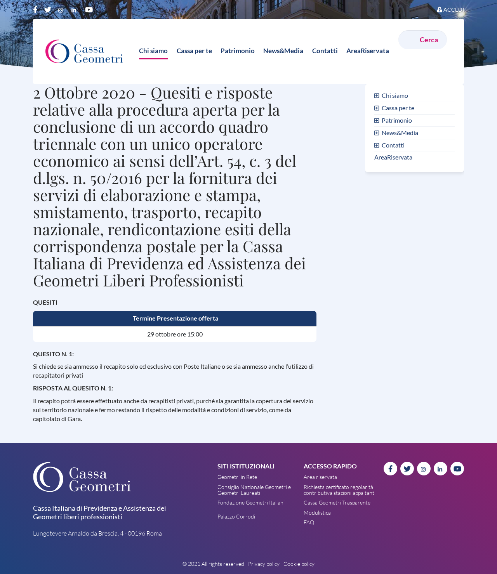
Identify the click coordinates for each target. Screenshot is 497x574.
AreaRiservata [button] (367, 51)
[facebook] (36, 9)
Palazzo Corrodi (236, 516)
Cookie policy (299, 563)
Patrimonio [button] (238, 51)
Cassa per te (398, 107)
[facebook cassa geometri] (390, 468)
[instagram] (62, 9)
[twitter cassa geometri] (407, 468)
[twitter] (48, 9)
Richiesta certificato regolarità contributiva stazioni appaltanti (339, 490)
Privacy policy (264, 563)
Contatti (393, 145)
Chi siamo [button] (153, 51)
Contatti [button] (325, 51)
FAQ (309, 522)
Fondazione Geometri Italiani (251, 502)
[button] (378, 95)
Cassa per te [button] (194, 51)
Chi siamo (395, 95)
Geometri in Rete (237, 476)
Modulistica (317, 512)
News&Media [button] (283, 51)
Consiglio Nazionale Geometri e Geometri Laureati (254, 490)
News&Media (400, 132)
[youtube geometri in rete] (457, 468)
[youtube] (89, 9)
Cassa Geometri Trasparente (337, 502)
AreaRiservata (393, 157)
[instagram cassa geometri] (424, 468)
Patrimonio (397, 120)
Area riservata (320, 476)
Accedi (453, 9)
